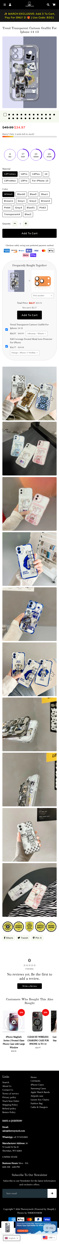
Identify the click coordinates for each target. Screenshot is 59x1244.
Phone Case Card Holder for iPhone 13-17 (28, 1225)
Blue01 (31, 207)
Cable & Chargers (39, 1107)
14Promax (10, 174)
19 (29, 118)
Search (5, 1082)
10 (41, 114)
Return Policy (9, 1112)
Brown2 (45, 200)
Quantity (6, 223)
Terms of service (10, 1093)
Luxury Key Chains (40, 1099)
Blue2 (28, 214)
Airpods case (37, 1095)
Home (34, 1077)
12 (50, 114)
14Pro (24, 174)
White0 (8, 194)
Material (6, 168)
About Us (6, 1086)
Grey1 (21, 200)
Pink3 (42, 207)
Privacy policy (9, 1097)
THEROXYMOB (35, 1212)
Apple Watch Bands (40, 1092)
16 (17, 118)
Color (5, 189)
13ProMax (10, 180)
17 (21, 118)
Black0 (21, 194)
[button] (11, 1238)
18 (25, 118)
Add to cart (30, 315)
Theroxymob (27, 1209)
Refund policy (9, 1108)
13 (54, 114)
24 (50, 118)
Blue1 (44, 194)
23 (46, 118)
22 (41, 118)
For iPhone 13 (40, 180)
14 (9, 118)
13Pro (24, 180)
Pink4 (7, 207)
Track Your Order (10, 1101)
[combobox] (43, 295)
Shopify (51, 1209)
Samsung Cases (38, 1088)
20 (33, 118)
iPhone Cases (37, 1084)
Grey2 (32, 200)
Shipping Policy (10, 1104)
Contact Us (7, 1089)
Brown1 (8, 200)
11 (46, 114)
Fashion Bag (36, 1103)
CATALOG (35, 1081)
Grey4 (18, 207)
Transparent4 (12, 214)
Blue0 (33, 194)
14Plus (36, 174)
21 (37, 118)
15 (13, 118)
